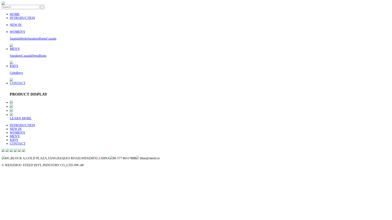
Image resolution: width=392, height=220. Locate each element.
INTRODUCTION (22, 18)
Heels (23, 38)
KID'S (14, 66)
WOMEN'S (17, 31)
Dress (35, 55)
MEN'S (15, 49)
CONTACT (18, 83)
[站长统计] (79, 165)
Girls (13, 73)
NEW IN (16, 24)
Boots (42, 38)
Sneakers (33, 38)
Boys (19, 73)
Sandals (15, 38)
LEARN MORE (20, 118)
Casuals (51, 38)
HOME (15, 14)
